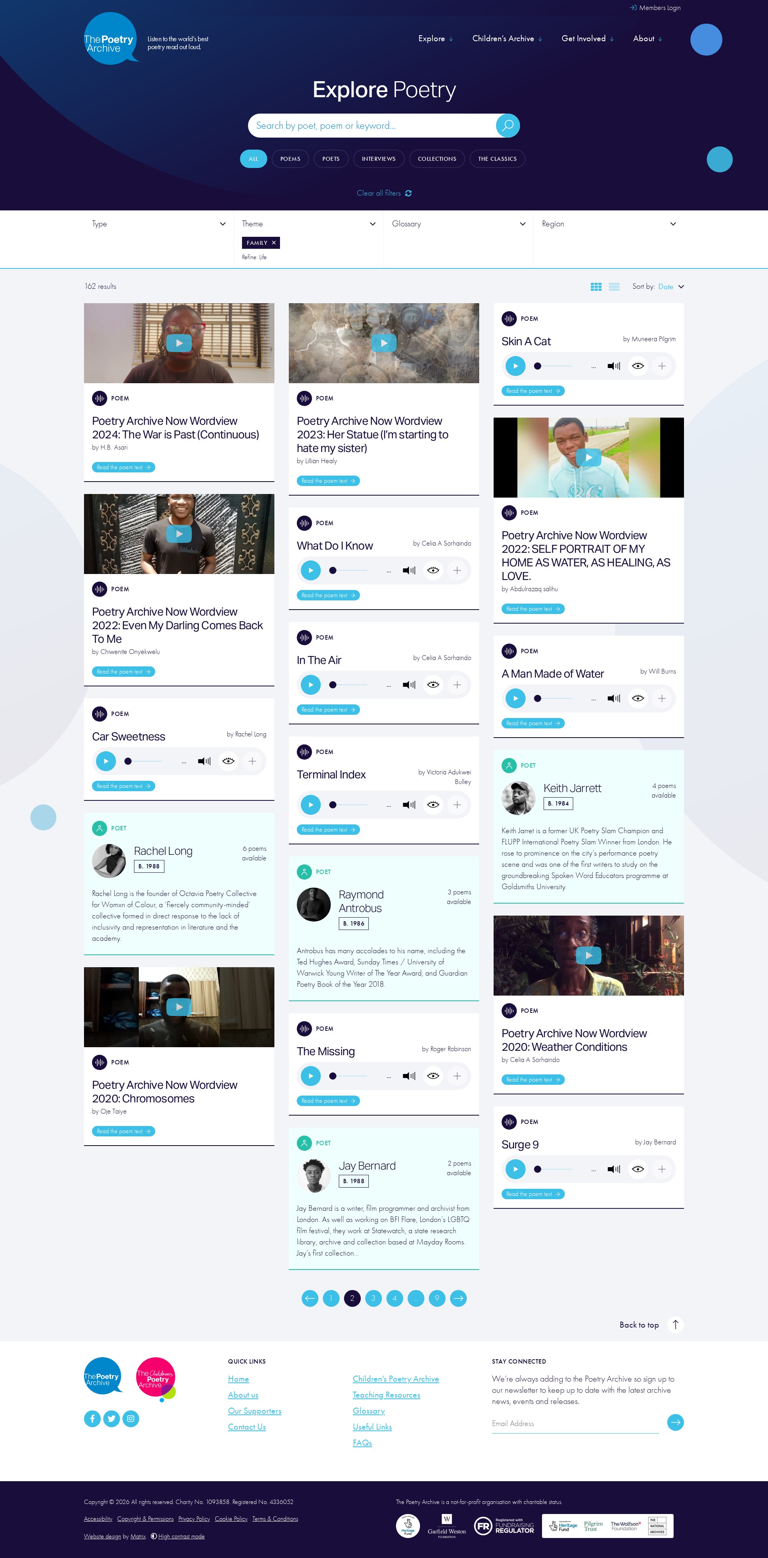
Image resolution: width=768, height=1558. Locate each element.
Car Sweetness (129, 736)
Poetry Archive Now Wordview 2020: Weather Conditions (574, 1040)
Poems (290, 158)
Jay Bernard (660, 1142)
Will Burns (662, 671)
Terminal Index (331, 774)
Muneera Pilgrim (654, 339)
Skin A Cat (526, 341)
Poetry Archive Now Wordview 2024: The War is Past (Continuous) (175, 428)
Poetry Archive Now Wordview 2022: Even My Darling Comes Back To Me (177, 625)
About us (243, 1395)
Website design (102, 1536)
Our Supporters (255, 1411)
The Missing (326, 1051)
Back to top (639, 1325)
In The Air (319, 660)
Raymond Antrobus (361, 901)
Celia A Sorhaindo (446, 543)
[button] (614, 366)
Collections (437, 158)
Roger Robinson (450, 1049)
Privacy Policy (194, 1518)
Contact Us (247, 1427)
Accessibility (98, 1518)
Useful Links (372, 1427)
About (643, 38)
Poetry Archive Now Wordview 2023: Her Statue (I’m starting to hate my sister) (373, 434)
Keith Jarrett (573, 788)
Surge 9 (520, 1144)
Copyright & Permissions (145, 1518)
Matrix (138, 1536)
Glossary (369, 1411)
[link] (516, 366)
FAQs (362, 1443)
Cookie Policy (231, 1518)
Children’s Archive (503, 38)
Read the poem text (120, 467)
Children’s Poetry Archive (396, 1379)
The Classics (497, 158)
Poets (331, 158)
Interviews (379, 158)
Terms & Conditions (275, 1518)
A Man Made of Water (553, 673)
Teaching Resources (386, 1395)
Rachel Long (250, 734)
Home (238, 1379)
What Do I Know (335, 545)
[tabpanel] (159, 239)
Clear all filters (380, 193)
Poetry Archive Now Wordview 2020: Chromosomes (164, 1092)
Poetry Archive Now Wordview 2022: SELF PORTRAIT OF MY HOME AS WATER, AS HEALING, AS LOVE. (586, 555)
